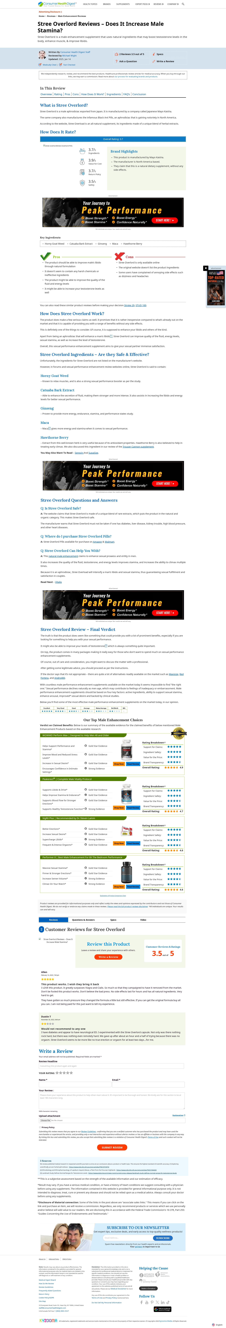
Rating (58, 94)
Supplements (123, 4)
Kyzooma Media (165, 1321)
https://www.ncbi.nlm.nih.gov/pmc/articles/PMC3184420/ (137, 1170)
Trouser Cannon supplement (138, 446)
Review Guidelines (88, 1131)
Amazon (97, 541)
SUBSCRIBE (163, 1238)
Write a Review (165, 61)
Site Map (42, 1301)
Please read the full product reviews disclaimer (127, 906)
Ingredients (114, 94)
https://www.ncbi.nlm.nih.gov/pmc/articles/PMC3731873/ (89, 1167)
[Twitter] (157, 1302)
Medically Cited (49, 64)
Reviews (53, 919)
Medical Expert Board (47, 1280)
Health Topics (90, 4)
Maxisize (173, 674)
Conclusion (139, 94)
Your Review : (46, 1090)
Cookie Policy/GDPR (46, 1298)
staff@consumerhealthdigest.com (52, 1308)
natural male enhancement (63, 556)
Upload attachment (49, 1115)
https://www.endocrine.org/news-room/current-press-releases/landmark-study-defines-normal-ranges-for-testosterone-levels (132, 1173)
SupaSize (93, 452)
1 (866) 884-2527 (61, 1311)
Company (172, 4)
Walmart (109, 541)
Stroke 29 (129, 305)
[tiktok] (168, 1302)
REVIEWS (157, 4)
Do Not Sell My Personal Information (107, 1302)
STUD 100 (141, 305)
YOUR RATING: (47, 1073)
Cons (76, 94)
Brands (107, 4)
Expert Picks (141, 4)
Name (43, 1079)
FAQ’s (126, 94)
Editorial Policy (54, 1259)
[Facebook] (141, 1302)
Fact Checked (69, 64)
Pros (67, 94)
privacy (138, 1246)
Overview (46, 94)
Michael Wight (69, 55)
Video (143, 919)
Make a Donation (148, 1288)
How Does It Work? (92, 94)
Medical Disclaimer (118, 1288)
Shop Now (119, 764)
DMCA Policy (67, 1259)
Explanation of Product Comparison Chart (113, 895)
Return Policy (44, 1294)
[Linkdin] (162, 1302)
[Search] (183, 4)
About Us (42, 1259)
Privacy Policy (111, 1298)
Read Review (133, 764)
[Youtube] (146, 1302)
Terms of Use (153, 1137)
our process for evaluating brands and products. (136, 76)
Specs (160, 54)
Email (116, 1079)
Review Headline (48, 1061)
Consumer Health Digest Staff (75, 52)
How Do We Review (46, 1283)
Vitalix (58, 582)
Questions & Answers (83, 919)
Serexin (79, 452)
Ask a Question (128, 61)
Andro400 (59, 677)
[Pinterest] (152, 1302)
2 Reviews (131, 54)
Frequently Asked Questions (50, 1290)
